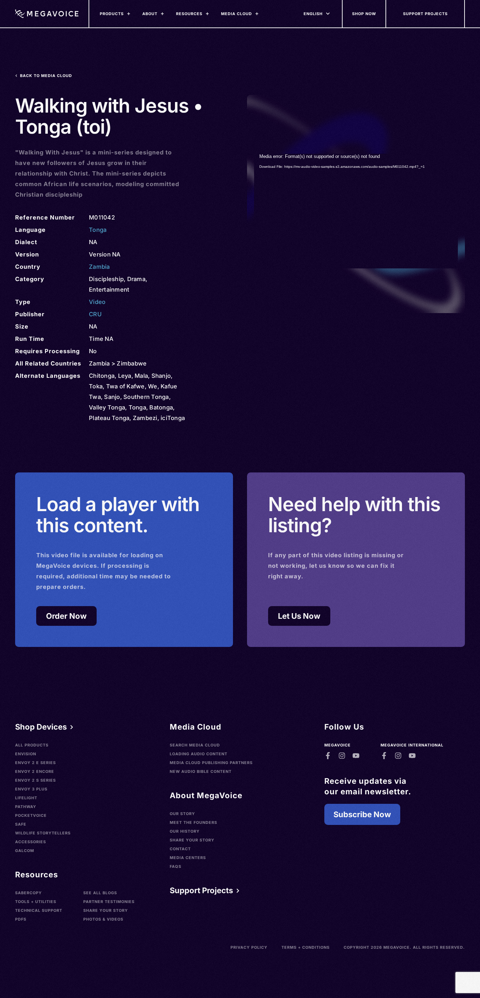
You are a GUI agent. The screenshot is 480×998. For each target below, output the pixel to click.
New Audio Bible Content (201, 771)
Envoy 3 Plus (31, 789)
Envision (25, 753)
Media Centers (188, 857)
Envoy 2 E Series (35, 762)
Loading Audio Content (198, 753)
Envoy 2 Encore (34, 771)
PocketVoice (31, 815)
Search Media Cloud (195, 745)
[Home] (46, 13)
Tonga (97, 229)
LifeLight (26, 797)
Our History (185, 831)
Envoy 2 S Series (35, 780)
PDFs (20, 919)
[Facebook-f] (327, 755)
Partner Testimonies (109, 901)
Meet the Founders (193, 822)
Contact (180, 848)
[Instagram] (341, 755)
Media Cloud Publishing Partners (211, 762)
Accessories (30, 841)
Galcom (24, 850)
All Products (31, 745)
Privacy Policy (249, 947)
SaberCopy (28, 892)
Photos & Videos (103, 919)
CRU (95, 314)
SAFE (20, 824)
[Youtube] (355, 755)
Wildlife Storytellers (43, 833)
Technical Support (38, 910)
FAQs (175, 866)
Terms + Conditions (305, 947)
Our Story (182, 813)
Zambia (99, 266)
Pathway (25, 806)
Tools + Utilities (35, 901)
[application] (356, 211)
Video (97, 301)
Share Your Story (105, 910)
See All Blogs (100, 892)
